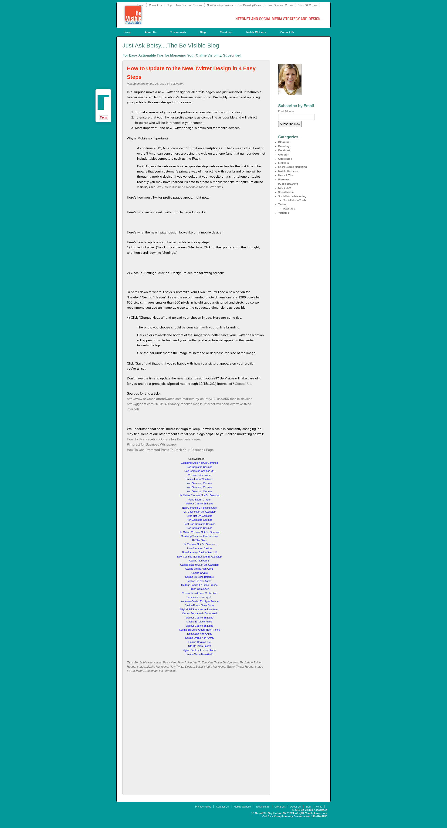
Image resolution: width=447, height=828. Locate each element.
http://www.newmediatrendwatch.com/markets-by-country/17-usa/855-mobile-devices (189, 399)
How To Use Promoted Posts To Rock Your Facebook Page (170, 450)
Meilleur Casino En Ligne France (199, 585)
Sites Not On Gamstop (199, 515)
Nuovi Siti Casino (307, 5)
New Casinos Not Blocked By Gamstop (199, 556)
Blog (169, 5)
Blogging (284, 142)
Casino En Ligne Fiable (199, 621)
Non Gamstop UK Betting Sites (199, 507)
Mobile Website (242, 806)
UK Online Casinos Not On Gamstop (199, 495)
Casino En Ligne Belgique (199, 576)
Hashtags (289, 208)
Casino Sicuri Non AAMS (199, 654)
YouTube (283, 212)
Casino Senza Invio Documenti (199, 613)
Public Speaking (288, 183)
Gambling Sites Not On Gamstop (199, 462)
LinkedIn (283, 163)
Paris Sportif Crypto (199, 499)
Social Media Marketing (210, 666)
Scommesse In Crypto (199, 597)
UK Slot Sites (199, 540)
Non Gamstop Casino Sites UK (199, 552)
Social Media (286, 192)
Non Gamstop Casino (280, 5)
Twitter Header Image (249, 666)
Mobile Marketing (157, 666)
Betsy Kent (177, 83)
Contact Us (155, 5)
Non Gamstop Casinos (189, 5)
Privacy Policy (203, 806)
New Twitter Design (182, 666)
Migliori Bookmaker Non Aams (199, 650)
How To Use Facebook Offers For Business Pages (164, 439)
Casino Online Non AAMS (199, 637)
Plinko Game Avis (199, 589)
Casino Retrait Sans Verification (199, 593)
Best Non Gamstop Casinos (199, 524)
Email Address (286, 111)
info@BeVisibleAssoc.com (311, 813)
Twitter (231, 666)
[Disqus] (196, 735)
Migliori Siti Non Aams (199, 581)
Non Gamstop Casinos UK (199, 471)
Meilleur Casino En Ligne (199, 503)
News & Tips (286, 175)
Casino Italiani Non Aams (199, 479)
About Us (150, 32)
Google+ (283, 154)
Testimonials (178, 32)
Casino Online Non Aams (199, 568)
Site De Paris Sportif (199, 646)
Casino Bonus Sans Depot (199, 605)
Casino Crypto (199, 572)
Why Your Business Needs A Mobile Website (189, 187)
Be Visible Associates (148, 662)
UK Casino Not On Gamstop (199, 511)
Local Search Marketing (292, 167)
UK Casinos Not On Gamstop (199, 544)
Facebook (284, 150)
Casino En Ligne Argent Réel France (199, 629)
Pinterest (283, 179)
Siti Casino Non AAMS (199, 633)
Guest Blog (285, 158)
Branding (284, 146)
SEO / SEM (284, 187)
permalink (170, 671)
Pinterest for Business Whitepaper (152, 444)
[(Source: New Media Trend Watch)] (224, 148)
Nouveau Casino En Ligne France (199, 601)
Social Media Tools (294, 200)
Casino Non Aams (199, 560)
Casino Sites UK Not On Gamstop (199, 564)
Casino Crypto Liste (199, 642)
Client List (226, 32)
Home (140, 5)
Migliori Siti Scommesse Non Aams (199, 609)
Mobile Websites (256, 32)
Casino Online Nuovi (199, 475)
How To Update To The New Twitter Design (205, 662)
